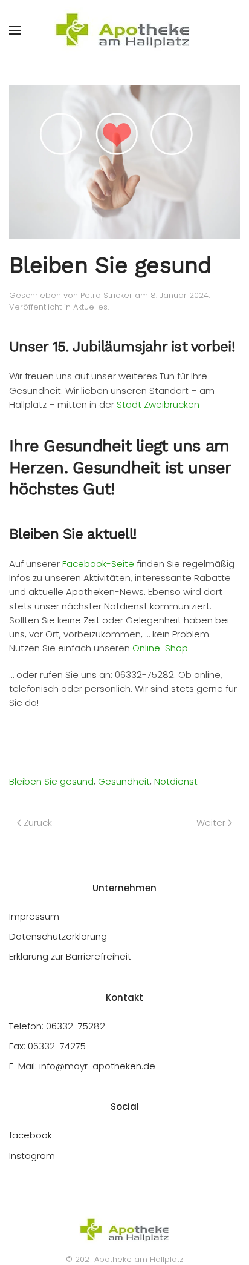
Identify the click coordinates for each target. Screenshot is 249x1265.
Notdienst (176, 781)
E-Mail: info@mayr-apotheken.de (82, 1066)
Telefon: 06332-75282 (57, 1026)
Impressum (34, 916)
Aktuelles (90, 307)
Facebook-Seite (98, 563)
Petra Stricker (106, 295)
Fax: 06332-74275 (47, 1046)
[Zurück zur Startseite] (124, 30)
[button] (15, 30)
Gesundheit (124, 781)
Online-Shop (160, 648)
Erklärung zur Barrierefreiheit (70, 956)
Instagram (32, 1155)
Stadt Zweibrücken (158, 404)
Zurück (38, 822)
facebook (30, 1135)
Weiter (210, 822)
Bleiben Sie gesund (51, 781)
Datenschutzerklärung (58, 936)
